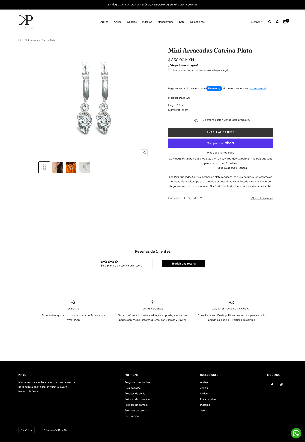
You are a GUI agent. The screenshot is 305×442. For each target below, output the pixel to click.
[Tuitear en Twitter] (194, 198)
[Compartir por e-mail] (201, 198)
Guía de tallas (132, 387)
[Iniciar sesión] (277, 21)
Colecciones (197, 21)
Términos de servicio (137, 410)
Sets (181, 21)
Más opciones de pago (220, 152)
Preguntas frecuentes (137, 382)
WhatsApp (73, 319)
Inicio (21, 40)
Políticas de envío (135, 393)
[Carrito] (285, 21)
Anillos (117, 21)
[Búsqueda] (269, 21)
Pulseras (147, 21)
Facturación (132, 416)
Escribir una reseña (184, 263)
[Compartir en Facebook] (184, 198)
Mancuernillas (166, 21)
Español (255, 21)
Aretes (104, 21)
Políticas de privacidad (138, 399)
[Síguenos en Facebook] (272, 385)
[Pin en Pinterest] (189, 198)
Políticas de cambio (243, 319)
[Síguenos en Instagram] (282, 385)
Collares (132, 21)
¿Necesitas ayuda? (262, 198)
